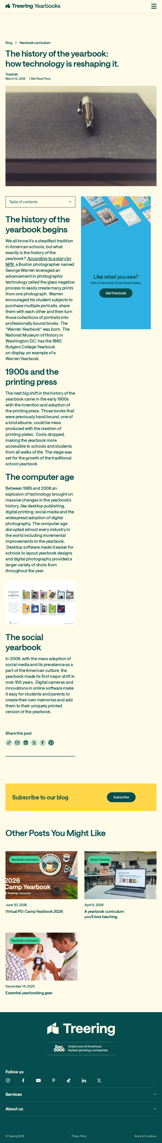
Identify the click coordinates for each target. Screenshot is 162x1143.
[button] (152, 6)
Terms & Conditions (145, 1136)
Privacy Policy (79, 1136)
